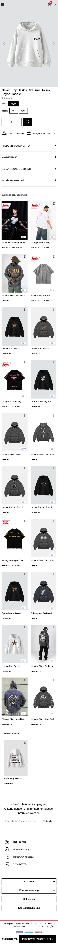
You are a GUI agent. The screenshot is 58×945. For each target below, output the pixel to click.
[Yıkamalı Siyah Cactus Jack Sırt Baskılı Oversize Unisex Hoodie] (44, 432)
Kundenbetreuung (29, 890)
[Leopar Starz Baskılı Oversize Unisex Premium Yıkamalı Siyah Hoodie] (44, 326)
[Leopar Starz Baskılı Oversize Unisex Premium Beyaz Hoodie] (15, 644)
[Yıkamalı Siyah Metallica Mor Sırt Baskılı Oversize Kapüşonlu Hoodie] (15, 697)
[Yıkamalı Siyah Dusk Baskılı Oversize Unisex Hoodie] (44, 538)
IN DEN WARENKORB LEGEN (37, 939)
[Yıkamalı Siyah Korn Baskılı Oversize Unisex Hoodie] (44, 697)
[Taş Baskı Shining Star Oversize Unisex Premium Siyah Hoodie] (44, 379)
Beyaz (13, 104)
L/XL (23, 111)
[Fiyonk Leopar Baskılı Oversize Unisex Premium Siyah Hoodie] (15, 591)
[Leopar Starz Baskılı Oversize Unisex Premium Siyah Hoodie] (15, 326)
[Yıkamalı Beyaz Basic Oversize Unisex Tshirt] (44, 273)
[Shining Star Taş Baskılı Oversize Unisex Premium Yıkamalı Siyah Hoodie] (44, 591)
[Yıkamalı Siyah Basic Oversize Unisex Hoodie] (15, 432)
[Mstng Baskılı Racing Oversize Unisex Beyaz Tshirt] (44, 220)
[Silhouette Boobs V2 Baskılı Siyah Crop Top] (15, 220)
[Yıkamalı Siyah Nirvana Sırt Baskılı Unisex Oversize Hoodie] (15, 273)
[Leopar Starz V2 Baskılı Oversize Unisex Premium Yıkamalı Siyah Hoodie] (15, 485)
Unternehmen (29, 881)
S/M (13, 111)
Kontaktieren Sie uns (29, 907)
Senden (49, 821)
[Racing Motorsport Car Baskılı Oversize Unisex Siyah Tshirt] (15, 538)
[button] (4, 43)
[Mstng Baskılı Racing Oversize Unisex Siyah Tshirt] (15, 379)
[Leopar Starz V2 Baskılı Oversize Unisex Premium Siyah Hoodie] (44, 485)
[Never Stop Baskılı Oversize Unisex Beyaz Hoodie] (16, 758)
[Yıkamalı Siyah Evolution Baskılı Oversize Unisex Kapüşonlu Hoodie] (44, 644)
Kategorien (29, 899)
